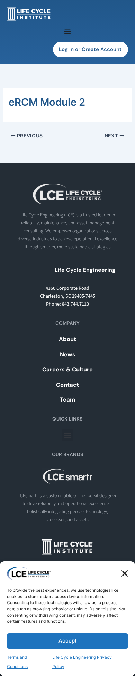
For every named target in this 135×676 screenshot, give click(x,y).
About (67, 339)
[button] (124, 573)
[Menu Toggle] (67, 31)
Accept (67, 640)
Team (67, 399)
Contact (67, 384)
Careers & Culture (67, 369)
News (67, 354)
